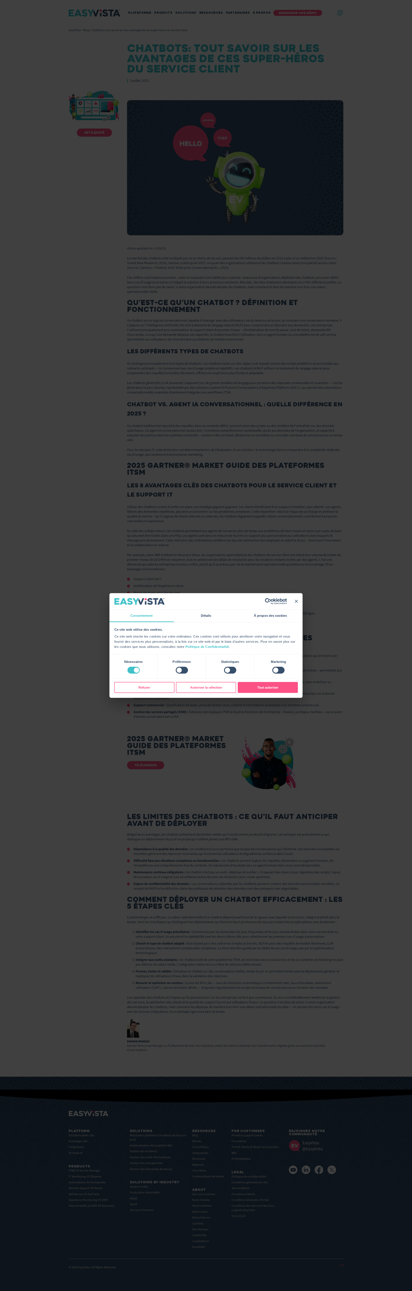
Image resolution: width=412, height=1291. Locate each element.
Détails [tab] (206, 615)
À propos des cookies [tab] (270, 615)
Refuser (144, 687)
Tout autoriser (267, 687)
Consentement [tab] (141, 615)
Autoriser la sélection (206, 687)
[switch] (182, 670)
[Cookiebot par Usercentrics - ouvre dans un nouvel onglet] (268, 601)
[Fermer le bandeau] (296, 601)
